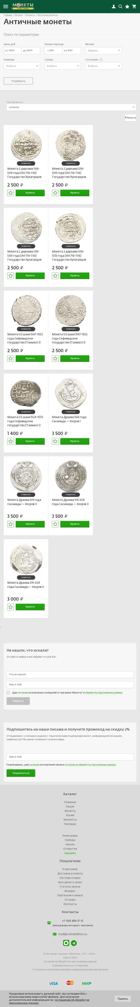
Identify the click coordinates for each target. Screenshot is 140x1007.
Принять (123, 998)
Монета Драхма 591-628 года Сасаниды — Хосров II (70, 502)
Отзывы (70, 900)
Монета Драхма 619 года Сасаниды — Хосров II (24, 502)
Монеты (70, 811)
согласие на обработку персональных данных (90, 765)
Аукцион (70, 853)
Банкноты (70, 819)
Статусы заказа (70, 886)
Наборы (70, 840)
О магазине (70, 869)
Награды (70, 824)
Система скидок (70, 878)
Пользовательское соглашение (70, 965)
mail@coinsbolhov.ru (72, 934)
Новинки (70, 802)
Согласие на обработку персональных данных (70, 961)
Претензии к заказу (70, 895)
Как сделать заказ (70, 882)
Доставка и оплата (70, 873)
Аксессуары (70, 835)
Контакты (70, 904)
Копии (70, 815)
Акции (70, 806)
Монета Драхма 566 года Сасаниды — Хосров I (69, 419)
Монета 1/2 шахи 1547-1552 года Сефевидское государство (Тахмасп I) (25, 338)
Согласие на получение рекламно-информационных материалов (70, 969)
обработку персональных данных (103, 693)
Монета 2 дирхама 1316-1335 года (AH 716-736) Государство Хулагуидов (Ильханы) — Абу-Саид (24, 173)
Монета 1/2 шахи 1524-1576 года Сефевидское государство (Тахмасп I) (25, 421)
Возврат (70, 891)
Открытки (70, 849)
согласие (23, 693)
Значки (70, 844)
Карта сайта (70, 957)
